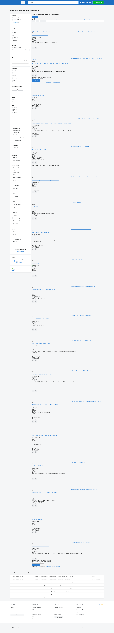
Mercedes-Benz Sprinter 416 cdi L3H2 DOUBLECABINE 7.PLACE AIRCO (50, 63)
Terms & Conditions (36, 607)
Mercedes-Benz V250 (15, 596)
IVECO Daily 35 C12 (37, 519)
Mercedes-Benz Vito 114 (16, 585)
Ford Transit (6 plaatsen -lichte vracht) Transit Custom (45, 180)
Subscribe (36, 80)
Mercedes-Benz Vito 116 (16, 582)
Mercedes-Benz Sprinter (38, 95)
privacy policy (48, 82)
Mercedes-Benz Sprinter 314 (17, 579)
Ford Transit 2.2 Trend (37, 466)
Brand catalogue (35, 618)
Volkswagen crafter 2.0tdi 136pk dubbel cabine (43, 289)
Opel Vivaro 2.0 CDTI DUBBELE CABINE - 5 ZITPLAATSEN (46, 404)
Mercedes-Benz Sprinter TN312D (40, 35)
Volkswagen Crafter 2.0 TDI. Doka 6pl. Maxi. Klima (44, 492)
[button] (33, 48)
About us (12, 607)
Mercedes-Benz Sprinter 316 (17, 576)
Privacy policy (35, 609)
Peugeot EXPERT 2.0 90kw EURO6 (40, 319)
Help (11, 609)
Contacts (12, 612)
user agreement (57, 82)
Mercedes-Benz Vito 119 (16, 594)
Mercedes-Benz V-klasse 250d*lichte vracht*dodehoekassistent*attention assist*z (52, 123)
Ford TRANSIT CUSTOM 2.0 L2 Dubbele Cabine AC (44, 435)
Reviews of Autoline (36, 614)
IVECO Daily (35, 206)
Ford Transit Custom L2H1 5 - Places (41, 343)
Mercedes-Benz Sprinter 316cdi (39, 149)
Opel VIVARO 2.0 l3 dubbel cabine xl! (41, 232)
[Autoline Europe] (15, 2)
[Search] (29, 2)
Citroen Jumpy (35, 263)
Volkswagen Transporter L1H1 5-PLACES (42, 374)
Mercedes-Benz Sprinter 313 (17, 591)
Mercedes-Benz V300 (15, 588)
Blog (33, 616)
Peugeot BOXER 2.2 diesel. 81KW (40, 546)
